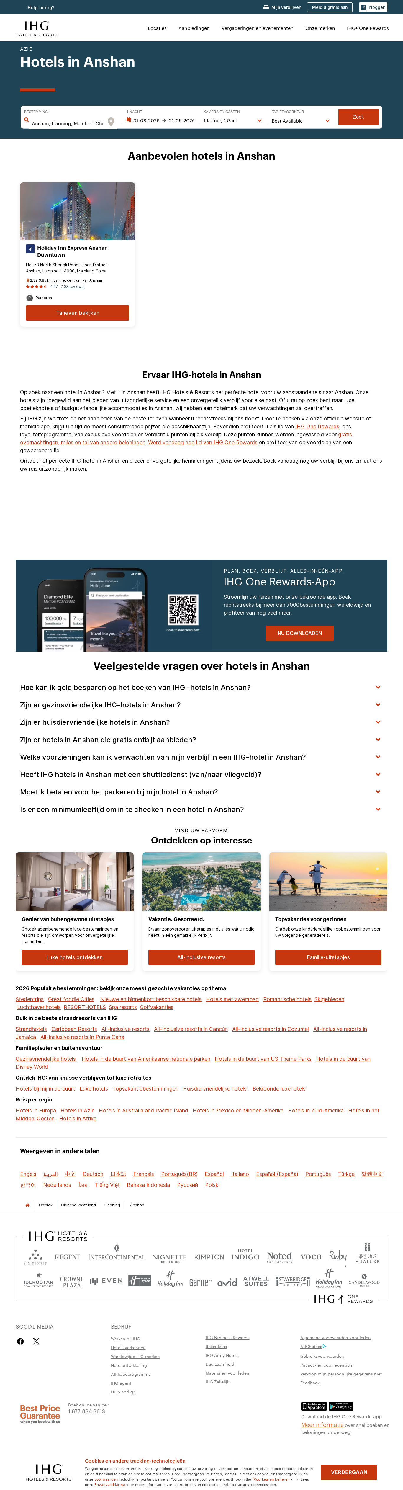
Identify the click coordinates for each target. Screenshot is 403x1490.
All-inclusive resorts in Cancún (191, 1029)
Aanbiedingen (194, 28)
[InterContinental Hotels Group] (36, 28)
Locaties (157, 28)
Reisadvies (216, 1346)
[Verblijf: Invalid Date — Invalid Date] (160, 120)
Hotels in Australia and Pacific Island (143, 1110)
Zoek (358, 117)
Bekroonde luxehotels (279, 1089)
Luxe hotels (94, 1089)
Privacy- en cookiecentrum (326, 1365)
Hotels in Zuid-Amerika (316, 1110)
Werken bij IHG (125, 1339)
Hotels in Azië (77, 1110)
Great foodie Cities (71, 999)
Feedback (310, 1382)
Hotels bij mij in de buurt (45, 1089)
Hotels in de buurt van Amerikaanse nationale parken (146, 1059)
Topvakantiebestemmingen (145, 1089)
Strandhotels (31, 1029)
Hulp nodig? (41, 7)
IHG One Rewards (317, 426)
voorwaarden (106, 1478)
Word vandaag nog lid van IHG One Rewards (203, 442)
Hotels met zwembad (232, 999)
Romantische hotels (287, 999)
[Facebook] (21, 1341)
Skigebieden (329, 999)
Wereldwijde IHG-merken (135, 1356)
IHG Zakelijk (217, 1382)
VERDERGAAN (349, 1472)
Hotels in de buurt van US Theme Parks (263, 1059)
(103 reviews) (73, 286)
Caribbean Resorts (74, 1029)
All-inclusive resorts (125, 1029)
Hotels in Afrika (77, 1118)
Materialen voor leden (227, 1373)
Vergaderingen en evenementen (258, 28)
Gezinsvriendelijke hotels (46, 1059)
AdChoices (311, 1346)
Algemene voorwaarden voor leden (335, 1337)
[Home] (27, 1205)
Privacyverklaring (109, 1484)
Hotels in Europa (36, 1110)
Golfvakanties (156, 1007)
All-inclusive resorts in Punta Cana (82, 1037)
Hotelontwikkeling (129, 1365)
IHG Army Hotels (222, 1355)
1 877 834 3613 (86, 1410)
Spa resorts (123, 1007)
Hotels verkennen (128, 1347)
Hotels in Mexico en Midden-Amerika (238, 1110)
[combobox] (67, 123)
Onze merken (320, 28)
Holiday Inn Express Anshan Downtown (72, 251)
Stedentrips (30, 999)
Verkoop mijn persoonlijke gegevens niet (341, 1374)
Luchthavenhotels (39, 1007)
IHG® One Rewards (368, 28)
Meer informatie (322, 1424)
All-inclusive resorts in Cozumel (270, 1029)
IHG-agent (121, 1383)
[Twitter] (36, 1341)
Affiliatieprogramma (131, 1374)
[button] (373, 7)
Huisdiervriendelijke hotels (215, 1089)
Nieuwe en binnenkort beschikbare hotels (151, 999)
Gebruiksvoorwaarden (322, 1356)
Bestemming (36, 112)
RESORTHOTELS (85, 1007)
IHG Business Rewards (228, 1337)
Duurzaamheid (220, 1364)
